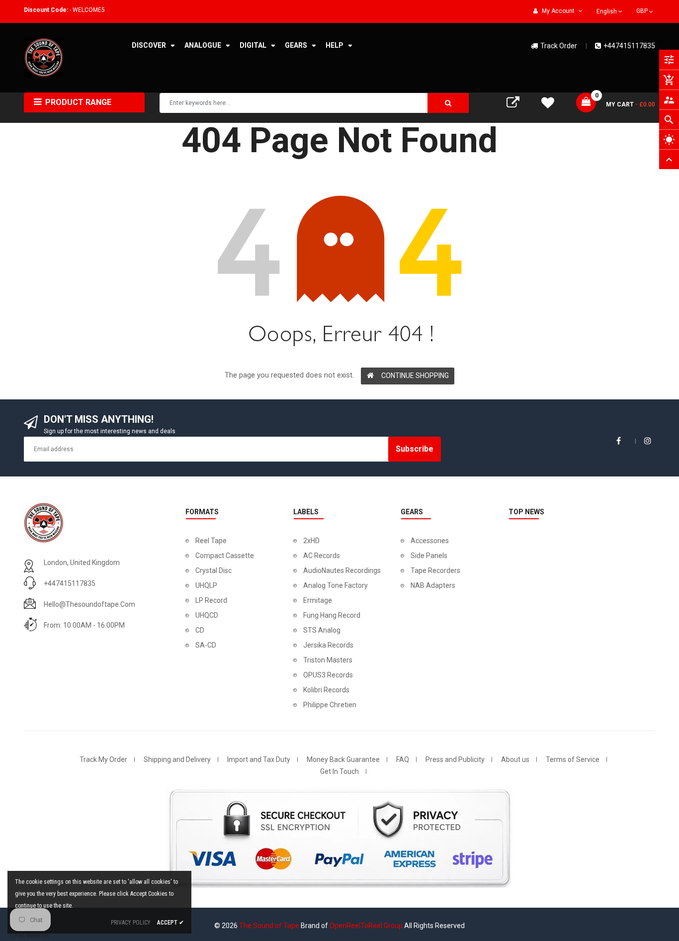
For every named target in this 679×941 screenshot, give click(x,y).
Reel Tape (211, 541)
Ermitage (317, 600)
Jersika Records (328, 645)
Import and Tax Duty (258, 759)
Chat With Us (30, 936)
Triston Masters (327, 660)
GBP (645, 9)
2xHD (311, 541)
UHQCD (206, 615)
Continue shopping (415, 375)
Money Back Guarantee (343, 759)
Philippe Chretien (329, 705)
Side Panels (429, 556)
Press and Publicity (455, 759)
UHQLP (206, 585)
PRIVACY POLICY (131, 922)
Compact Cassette (224, 556)
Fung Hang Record (331, 615)
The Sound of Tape (269, 926)
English (607, 11)
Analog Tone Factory (335, 585)
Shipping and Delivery (177, 759)
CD (199, 630)
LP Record (211, 600)
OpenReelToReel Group (366, 926)
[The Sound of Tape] (44, 522)
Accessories (430, 541)
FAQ (402, 759)
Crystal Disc (213, 570)
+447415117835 (629, 46)
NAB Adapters (433, 585)
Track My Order (103, 759)
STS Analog (321, 630)
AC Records (321, 556)
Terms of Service (572, 759)
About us (515, 759)
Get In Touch (339, 771)
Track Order (558, 46)
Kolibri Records (326, 690)
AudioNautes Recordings (342, 570)
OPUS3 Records (328, 675)
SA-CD (205, 645)
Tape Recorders (435, 570)
